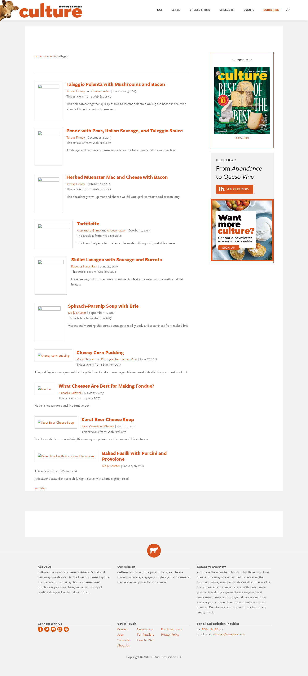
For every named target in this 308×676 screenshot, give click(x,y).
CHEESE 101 (226, 10)
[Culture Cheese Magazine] (154, 551)
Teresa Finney (75, 91)
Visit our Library (237, 189)
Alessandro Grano (89, 230)
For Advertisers (171, 629)
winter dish (51, 56)
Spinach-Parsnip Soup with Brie (103, 305)
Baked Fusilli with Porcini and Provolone (134, 456)
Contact (122, 629)
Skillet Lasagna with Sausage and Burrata (116, 259)
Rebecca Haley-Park (84, 266)
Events (249, 10)
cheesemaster (100, 91)
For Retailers (145, 634)
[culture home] (50, 14)
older (40, 488)
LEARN (175, 10)
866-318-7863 (211, 629)
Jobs (120, 634)
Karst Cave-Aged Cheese (98, 426)
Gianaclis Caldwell (70, 392)
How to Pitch (145, 639)
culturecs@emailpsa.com (228, 634)
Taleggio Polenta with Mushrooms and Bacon (115, 84)
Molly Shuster (77, 312)
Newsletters (145, 629)
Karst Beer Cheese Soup (108, 419)
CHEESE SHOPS (200, 10)
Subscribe (123, 639)
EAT (159, 10)
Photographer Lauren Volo (119, 359)
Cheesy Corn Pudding (100, 352)
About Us (123, 645)
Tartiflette (88, 223)
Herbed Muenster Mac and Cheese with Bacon (117, 176)
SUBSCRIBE (271, 10)
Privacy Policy (170, 634)
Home (38, 56)
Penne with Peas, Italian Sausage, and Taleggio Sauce (124, 130)
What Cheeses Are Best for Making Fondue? (106, 385)
